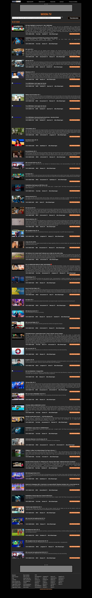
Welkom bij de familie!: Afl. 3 (33, 94)
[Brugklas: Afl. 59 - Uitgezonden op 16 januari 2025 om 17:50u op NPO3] (18, 365)
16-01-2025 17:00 (30, 399)
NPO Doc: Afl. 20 (29, 60)
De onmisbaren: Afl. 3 (31, 151)
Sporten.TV (50, 86)
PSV (13, 578)
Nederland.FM (30, 1)
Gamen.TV (44, 44)
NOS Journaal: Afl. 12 (31, 348)
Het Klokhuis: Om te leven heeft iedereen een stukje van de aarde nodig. (44, 253)
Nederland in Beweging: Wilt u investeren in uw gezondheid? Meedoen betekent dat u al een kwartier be (52, 484)
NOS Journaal (15, 576)
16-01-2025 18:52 (30, 247)
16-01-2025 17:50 (30, 365)
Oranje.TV (53, 582)
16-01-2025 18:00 (30, 344)
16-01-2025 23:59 (30, 34)
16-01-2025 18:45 (30, 259)
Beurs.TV (44, 344)
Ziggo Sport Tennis (16, 587)
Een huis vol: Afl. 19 (30, 208)
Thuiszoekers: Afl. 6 (31, 128)
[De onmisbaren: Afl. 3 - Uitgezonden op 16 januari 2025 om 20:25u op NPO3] (18, 157)
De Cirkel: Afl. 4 (29, 174)
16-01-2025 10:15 (30, 490)
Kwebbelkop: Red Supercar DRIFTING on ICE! (36, 185)
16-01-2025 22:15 (30, 67)
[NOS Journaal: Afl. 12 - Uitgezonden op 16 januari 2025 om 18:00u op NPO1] (18, 354)
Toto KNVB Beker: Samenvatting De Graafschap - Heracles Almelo (42, 117)
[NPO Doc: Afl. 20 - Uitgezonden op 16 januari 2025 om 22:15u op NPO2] (18, 66)
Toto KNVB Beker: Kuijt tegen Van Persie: (36, 83)
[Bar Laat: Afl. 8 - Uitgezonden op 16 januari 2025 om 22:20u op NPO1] (18, 55)
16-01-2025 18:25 (30, 305)
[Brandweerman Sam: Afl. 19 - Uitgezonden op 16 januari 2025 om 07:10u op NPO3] (18, 535)
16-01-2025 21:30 (30, 79)
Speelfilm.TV (61, 576)
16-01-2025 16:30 (30, 412)
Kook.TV (44, 581)
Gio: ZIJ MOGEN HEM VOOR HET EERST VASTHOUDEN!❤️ (39, 264)
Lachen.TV (45, 582)
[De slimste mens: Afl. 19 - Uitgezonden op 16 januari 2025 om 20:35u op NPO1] (18, 145)
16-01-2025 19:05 (30, 215)
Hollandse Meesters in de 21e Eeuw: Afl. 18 (36, 439)
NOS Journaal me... (16, 581)
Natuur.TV (53, 576)
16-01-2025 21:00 (30, 135)
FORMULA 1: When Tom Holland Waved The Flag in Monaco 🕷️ (41, 450)
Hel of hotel (25, 587)
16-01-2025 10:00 (30, 501)
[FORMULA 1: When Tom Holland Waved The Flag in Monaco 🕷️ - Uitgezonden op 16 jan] (18, 456)
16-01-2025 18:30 (30, 273)
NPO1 (37, 57)
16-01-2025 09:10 (30, 513)
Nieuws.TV (52, 57)
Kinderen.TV (43, 535)
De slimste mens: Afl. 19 (32, 140)
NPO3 (37, 135)
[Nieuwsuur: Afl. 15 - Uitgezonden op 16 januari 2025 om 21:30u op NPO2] (18, 78)
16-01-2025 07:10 (30, 535)
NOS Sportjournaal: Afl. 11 (32, 311)
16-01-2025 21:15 (30, 109)
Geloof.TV (37, 584)
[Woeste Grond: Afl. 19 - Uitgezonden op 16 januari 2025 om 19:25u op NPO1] (18, 202)
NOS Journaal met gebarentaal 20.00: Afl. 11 (37, 552)
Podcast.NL (52, 1)
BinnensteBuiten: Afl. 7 (31, 219)
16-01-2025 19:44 (30, 191)
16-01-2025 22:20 (30, 57)
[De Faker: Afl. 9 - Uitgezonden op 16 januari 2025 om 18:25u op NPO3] (18, 305)
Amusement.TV (44, 57)
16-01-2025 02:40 (30, 546)
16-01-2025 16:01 (30, 422)
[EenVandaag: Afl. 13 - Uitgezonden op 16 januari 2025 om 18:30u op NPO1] (18, 283)
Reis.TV (51, 294)
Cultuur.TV (52, 445)
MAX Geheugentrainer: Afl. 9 (33, 473)
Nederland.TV (42, 1)
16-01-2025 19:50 (30, 179)
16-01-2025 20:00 (30, 168)
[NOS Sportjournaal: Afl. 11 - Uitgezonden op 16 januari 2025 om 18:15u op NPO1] (18, 317)
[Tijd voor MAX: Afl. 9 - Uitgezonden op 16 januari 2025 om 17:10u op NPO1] (18, 388)
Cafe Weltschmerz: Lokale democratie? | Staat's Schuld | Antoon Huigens (44, 333)
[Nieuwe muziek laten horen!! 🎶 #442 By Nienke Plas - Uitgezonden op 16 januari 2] (18, 422)
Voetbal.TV (45, 34)
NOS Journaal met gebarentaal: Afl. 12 (35, 518)
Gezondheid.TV (43, 490)
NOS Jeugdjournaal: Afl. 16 (32, 230)
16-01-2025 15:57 (30, 433)
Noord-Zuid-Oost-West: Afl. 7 (33, 288)
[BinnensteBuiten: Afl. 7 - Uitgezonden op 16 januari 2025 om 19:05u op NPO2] (18, 225)
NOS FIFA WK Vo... (27, 585)
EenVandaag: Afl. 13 (31, 277)
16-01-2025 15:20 (30, 445)
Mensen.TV (52, 101)
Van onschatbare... (27, 584)
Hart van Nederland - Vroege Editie (34, 371)
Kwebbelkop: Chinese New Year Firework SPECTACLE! (39, 495)
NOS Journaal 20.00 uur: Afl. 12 (33, 162)
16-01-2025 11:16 (30, 468)
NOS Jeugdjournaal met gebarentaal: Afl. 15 (37, 541)
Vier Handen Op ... (27, 581)
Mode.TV (44, 585)
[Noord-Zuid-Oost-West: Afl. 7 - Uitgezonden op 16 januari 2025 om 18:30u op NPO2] (18, 294)
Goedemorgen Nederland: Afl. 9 (34, 507)
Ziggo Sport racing (16, 584)
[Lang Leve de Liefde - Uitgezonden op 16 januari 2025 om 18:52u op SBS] (18, 247)
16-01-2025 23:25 (30, 44)
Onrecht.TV (49, 67)
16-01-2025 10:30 (30, 479)
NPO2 (37, 67)
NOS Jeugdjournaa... (16, 582)
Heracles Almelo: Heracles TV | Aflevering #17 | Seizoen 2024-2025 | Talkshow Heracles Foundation (50, 462)
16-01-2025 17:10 (30, 390)
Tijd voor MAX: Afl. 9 (31, 382)
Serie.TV (42, 202)
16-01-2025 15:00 (30, 456)
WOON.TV (46, 14)
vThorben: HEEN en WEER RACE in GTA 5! (35, 405)
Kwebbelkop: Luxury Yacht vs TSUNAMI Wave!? (37, 428)
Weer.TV (60, 582)
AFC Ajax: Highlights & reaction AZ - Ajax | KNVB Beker (39, 25)
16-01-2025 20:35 (30, 145)
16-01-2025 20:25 (30, 157)
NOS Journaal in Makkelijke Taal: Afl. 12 (35, 394)
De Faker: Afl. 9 (29, 299)
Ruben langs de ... (27, 578)
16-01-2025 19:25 (30, 202)
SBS (37, 247)
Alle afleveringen (53, 34)
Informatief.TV (44, 135)
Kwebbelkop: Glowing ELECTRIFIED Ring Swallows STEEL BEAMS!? (42, 38)
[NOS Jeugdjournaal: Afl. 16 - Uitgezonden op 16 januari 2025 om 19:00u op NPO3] (18, 236)
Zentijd (25, 582)
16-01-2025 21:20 (30, 101)
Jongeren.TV (52, 135)
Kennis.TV (42, 67)
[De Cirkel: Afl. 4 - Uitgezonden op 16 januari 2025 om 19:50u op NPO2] (18, 179)
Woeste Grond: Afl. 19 (31, 196)
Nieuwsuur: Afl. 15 (30, 72)
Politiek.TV (53, 584)
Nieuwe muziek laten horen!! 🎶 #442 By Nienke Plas (39, 416)
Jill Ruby (14, 579)
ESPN (37, 86)
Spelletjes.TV (43, 145)
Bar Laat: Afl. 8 (29, 49)
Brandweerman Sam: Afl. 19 (33, 529)
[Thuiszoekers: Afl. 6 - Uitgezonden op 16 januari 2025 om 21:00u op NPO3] (18, 134)
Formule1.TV (45, 456)
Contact (62, 1)
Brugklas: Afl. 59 (30, 360)
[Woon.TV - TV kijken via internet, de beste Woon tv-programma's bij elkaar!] (22, 2)
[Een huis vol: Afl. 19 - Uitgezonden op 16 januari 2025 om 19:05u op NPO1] (18, 213)
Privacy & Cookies (73, 1)
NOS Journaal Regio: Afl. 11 (32, 322)
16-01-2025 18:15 (30, 317)
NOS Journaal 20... (27, 579)
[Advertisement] (46, 8)
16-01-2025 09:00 (30, 524)
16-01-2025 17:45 (30, 377)
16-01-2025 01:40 (30, 558)
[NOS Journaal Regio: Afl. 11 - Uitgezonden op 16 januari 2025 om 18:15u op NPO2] (18, 328)
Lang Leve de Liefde (31, 242)
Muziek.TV (45, 587)
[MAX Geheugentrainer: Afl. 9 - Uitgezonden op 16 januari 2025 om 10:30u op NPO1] (18, 479)
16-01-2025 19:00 (30, 236)
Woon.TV (60, 584)
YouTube (38, 34)
